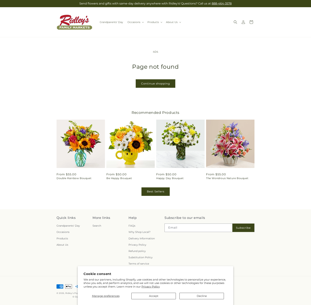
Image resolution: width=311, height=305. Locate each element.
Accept (153, 296)
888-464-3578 (222, 3)
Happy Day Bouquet (170, 178)
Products (62, 238)
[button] (135, 22)
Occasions (63, 232)
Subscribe (243, 227)
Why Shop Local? (139, 232)
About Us (62, 244)
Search (97, 225)
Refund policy (137, 251)
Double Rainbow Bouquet (74, 178)
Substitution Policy (141, 257)
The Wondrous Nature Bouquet (227, 178)
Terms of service (139, 263)
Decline (202, 296)
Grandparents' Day (68, 225)
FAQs (132, 225)
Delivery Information (142, 238)
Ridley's (69, 293)
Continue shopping (155, 83)
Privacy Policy (150, 286)
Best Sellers (155, 191)
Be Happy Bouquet (119, 178)
